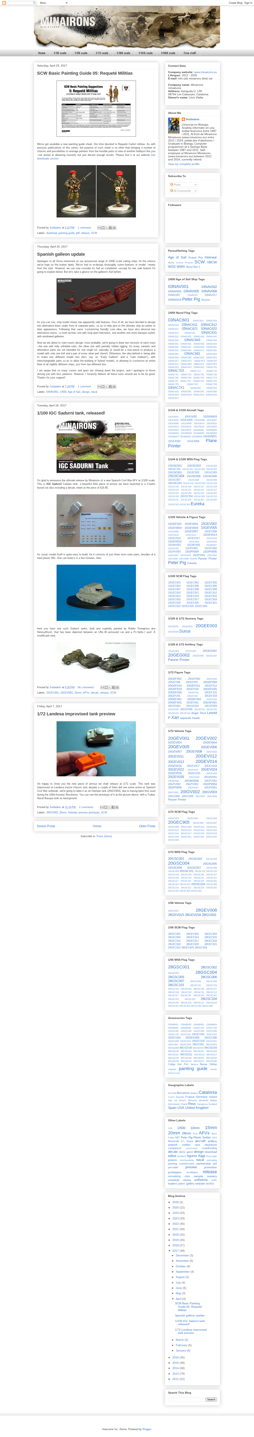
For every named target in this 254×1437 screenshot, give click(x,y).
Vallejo (213, 1064)
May (179, 1293)
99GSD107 (198, 1051)
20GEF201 (174, 696)
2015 (176, 1362)
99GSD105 (173, 1051)
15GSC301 (198, 499)
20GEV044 (194, 777)
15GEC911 (192, 592)
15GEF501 (175, 523)
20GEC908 (173, 827)
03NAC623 (173, 333)
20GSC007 (194, 867)
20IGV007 (200, 796)
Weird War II (193, 267)
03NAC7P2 (198, 381)
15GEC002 (186, 1031)
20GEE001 (173, 626)
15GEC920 (192, 602)
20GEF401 (175, 699)
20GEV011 (176, 756)
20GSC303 (184, 891)
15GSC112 (198, 490)
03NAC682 (173, 354)
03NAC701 (211, 367)
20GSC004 (179, 863)
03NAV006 (209, 291)
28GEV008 (206, 910)
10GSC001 (175, 465)
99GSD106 (186, 1051)
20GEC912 (173, 830)
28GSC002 (209, 967)
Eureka (197, 503)
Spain (172, 1108)
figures (192, 1156)
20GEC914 (198, 830)
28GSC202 (173, 999)
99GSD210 (186, 1061)
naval (94, 391)
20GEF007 (192, 682)
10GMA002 (211, 430)
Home (41, 53)
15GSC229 (186, 499)
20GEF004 (211, 679)
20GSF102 (211, 709)
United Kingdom (197, 1108)
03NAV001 (52, 391)
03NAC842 (186, 391)
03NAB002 (186, 1024)
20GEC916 (173, 833)
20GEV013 (176, 762)
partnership (203, 1163)
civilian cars (191, 1144)
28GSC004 (206, 972)
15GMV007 (211, 545)
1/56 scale (81, 53)
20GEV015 (175, 765)
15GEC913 (174, 596)
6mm (195, 1133)
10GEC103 (198, 1028)
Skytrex (205, 299)
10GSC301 (211, 469)
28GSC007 (176, 981)
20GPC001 (211, 1041)
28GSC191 (186, 995)
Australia (172, 1093)
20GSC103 (211, 871)
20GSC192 (198, 881)
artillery (212, 1141)
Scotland (213, 1104)
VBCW (212, 262)
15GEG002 (173, 651)
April (179, 1298)
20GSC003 (211, 859)
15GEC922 (174, 606)
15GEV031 (194, 541)
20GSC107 (211, 874)
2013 (176, 1373)
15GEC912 (210, 592)
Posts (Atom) (104, 836)
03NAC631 (209, 332)
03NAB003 (199, 1024)
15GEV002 (209, 524)
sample (198, 1176)
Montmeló (203, 1100)
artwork (172, 1144)
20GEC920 (173, 837)
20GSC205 (211, 884)
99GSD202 (211, 1058)
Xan (175, 717)
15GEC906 (210, 586)
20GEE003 (206, 625)
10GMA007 (173, 436)
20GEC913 (186, 830)
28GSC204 (209, 999)
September (183, 1271)
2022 (176, 1223)
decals (95, 692)
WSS (172, 267)
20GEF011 (193, 685)
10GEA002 (191, 416)
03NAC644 (211, 340)
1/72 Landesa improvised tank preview (76, 713)
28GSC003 (173, 973)
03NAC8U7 (173, 398)
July (179, 1282)
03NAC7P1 (185, 381)
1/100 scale (123, 53)
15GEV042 (211, 541)
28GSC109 (173, 992)
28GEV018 (193, 915)
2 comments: (87, 807)
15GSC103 (200, 483)
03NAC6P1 (198, 364)
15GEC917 (192, 599)
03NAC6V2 (186, 367)
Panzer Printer (207, 558)
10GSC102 (187, 469)
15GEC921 (210, 602)
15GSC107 (198, 486)
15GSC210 (211, 496)
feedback (181, 1156)
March (180, 1339)
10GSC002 (194, 465)
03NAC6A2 (211, 354)
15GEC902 (210, 582)
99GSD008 (173, 1048)
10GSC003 (211, 466)
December (183, 1255)
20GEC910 (199, 827)
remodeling (174, 1176)
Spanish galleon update (61, 254)
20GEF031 (193, 692)
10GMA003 (173, 433)
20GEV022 (176, 769)
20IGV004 (174, 796)
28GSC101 (176, 985)
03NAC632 (173, 336)
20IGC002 (173, 1044)
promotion (210, 1167)
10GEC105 (211, 1028)
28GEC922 (174, 947)
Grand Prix (195, 257)
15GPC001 (173, 548)
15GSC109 (211, 486)
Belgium (194, 1093)
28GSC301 (173, 1006)
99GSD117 (211, 1054)
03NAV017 (211, 295)
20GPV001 (210, 780)
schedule (173, 1180)
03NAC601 (178, 319)
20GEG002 (179, 655)
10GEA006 (199, 420)
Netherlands (174, 1104)
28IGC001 (198, 1044)
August (180, 1277)
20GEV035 (176, 777)
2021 (176, 1229)
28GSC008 (195, 981)
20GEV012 (206, 756)
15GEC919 (174, 602)
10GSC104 (199, 469)
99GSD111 (186, 1054)
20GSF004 (211, 706)
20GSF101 (199, 709)
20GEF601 (192, 702)
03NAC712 (195, 371)
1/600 (63, 391)
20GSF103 (173, 713)
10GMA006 (211, 433)
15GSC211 (173, 499)
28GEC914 (192, 937)
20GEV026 (175, 773)
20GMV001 (210, 777)
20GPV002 (174, 784)
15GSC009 (211, 480)
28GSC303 (196, 1006)
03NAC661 (211, 347)
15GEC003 (174, 582)
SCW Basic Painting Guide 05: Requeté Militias (85, 73)
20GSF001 (210, 702)
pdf (78, 233)
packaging (212, 1160)
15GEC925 (187, 606)
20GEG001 (210, 650)
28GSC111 (199, 992)
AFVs (86, 692)
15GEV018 (211, 538)
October (181, 1266)
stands (213, 1069)
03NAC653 (199, 344)
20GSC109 (173, 878)
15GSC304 (184, 504)
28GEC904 (174, 937)
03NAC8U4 (186, 395)
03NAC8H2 (173, 395)
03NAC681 (211, 350)
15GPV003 (174, 551)
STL (183, 1141)
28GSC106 (198, 989)
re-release (192, 1172)
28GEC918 (210, 941)
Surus (184, 631)
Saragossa (202, 1104)
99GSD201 (198, 1058)
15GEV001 (66, 692)
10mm (195, 1128)
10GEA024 (173, 430)
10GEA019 (199, 426)
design (85, 391)
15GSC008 (193, 480)
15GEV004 (191, 527)
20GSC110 (186, 878)
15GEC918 (210, 599)
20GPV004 (210, 784)
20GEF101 (211, 692)
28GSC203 (190, 999)
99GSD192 (173, 1058)
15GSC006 (210, 476)
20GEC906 (198, 823)
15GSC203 (173, 496)
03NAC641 (211, 336)
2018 (176, 1245)
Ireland (213, 1097)
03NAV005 (191, 291)
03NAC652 (186, 344)
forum (209, 1156)
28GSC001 (179, 966)
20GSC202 (173, 884)
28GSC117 (173, 995)
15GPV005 (210, 551)
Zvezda (191, 563)
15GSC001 (175, 472)
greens (172, 1160)
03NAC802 (195, 388)
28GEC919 (174, 944)
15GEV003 (175, 527)
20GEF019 (175, 689)
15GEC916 (174, 599)
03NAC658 (199, 347)
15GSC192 (186, 493)
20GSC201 (211, 881)
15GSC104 (211, 483)
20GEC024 (198, 1041)
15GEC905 (192, 586)
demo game (186, 1152)
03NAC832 (173, 391)
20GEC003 (173, 818)
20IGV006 (187, 796)
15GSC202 (211, 493)
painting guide (66, 233)
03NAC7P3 (211, 381)
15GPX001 (199, 555)
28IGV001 (209, 915)
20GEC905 (179, 822)
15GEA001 (210, 436)
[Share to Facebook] (111, 228)
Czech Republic (176, 1097)
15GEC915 (210, 596)
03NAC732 (211, 371)
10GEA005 (186, 420)
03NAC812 (211, 388)
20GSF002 (174, 706)
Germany (202, 1096)
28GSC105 (186, 989)
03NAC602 (198, 320)
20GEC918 (198, 833)
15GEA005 (193, 441)
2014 (176, 1368)
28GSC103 (211, 985)
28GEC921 (210, 944)
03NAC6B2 (186, 357)
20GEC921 (186, 837)
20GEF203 (211, 696)
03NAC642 (173, 340)
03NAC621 (190, 329)
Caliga (171, 1064)
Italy (170, 1100)
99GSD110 (173, 1054)
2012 (176, 1379)
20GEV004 (210, 742)
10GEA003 (210, 416)
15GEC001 (52, 692)
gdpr (215, 1156)
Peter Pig (191, 299)
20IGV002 (190, 791)
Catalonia (208, 1092)
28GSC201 (211, 995)
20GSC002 (195, 858)
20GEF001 (175, 678)
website (200, 1183)
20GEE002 (187, 626)
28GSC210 (186, 1003)
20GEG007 (211, 656)
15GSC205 (199, 496)
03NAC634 (199, 336)
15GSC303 (173, 504)
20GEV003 (175, 742)
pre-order (173, 1167)
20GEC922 (198, 837)
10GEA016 (186, 426)
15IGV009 (184, 558)
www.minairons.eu (205, 72)
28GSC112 (211, 992)
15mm (78, 692)
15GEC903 (174, 586)
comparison (174, 1148)
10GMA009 (196, 436)
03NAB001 (173, 1024)
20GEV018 (210, 766)
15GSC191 (173, 493)
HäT (177, 1137)
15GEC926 (201, 606)
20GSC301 (211, 887)
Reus (192, 1104)
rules (187, 1176)
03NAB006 (186, 1028)
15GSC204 (186, 496)
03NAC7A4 (198, 377)
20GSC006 (175, 867)
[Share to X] (107, 228)
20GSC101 (186, 871)
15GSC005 (194, 476)
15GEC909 (210, 589)
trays (177, 1073)
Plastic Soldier (202, 1137)
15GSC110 (173, 490)
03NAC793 (186, 377)
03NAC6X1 (199, 367)
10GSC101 (174, 469)
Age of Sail (74, 391)
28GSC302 (184, 1006)
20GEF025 (210, 689)
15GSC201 (198, 493)
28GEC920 (192, 944)
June (179, 1287)
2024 (176, 1212)
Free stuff (190, 53)
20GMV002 (173, 781)
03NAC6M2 (186, 364)
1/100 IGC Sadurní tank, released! (71, 413)
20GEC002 (211, 1034)
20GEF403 (211, 699)
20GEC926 (173, 840)
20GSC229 (198, 887)
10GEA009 (186, 423)
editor (172, 1156)
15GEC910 (174, 592)
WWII (181, 267)
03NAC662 (173, 350)
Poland (184, 1104)
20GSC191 (186, 881)
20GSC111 (199, 878)
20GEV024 (209, 769)
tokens (171, 1073)
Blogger (146, 1429)
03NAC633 (186, 336)
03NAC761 (199, 374)
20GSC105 (186, 874)
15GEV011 (191, 535)
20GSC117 (173, 881)
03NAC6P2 (211, 364)
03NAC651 (173, 344)
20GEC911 (211, 827)
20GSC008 (211, 868)
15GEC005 (211, 1031)
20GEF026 (175, 692)
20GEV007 (175, 751)
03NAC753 (186, 374)
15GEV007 (191, 531)
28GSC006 (209, 977)
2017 (176, 1250)
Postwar (189, 262)
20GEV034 (211, 773)
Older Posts (147, 826)
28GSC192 (198, 995)
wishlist (210, 1183)
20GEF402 (194, 699)
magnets (172, 1069)
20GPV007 (193, 787)
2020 (176, 1234)
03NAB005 (173, 1028)
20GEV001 (178, 738)
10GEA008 (173, 423)
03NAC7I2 (173, 381)
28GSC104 (173, 989)
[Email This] (99, 228)
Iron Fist (182, 1064)
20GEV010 (211, 752)
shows (187, 1180)
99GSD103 (198, 1048)
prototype (94, 812)
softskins (201, 1180)
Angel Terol (198, 713)
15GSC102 (188, 483)
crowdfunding (209, 1148)
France (190, 1096)
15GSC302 (211, 499)
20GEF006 (174, 682)
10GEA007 (211, 420)
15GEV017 (193, 538)
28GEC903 (210, 934)
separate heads (190, 717)
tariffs (214, 1180)
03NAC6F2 (186, 361)
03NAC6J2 (173, 364)
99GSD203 (173, 1061)
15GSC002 (193, 472)
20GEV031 (194, 773)
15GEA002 (174, 441)
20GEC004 (174, 1037)
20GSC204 (198, 884)
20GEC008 (173, 1041)
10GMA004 (186, 433)
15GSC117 (211, 490)
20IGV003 (52, 812)
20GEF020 (192, 689)
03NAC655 (173, 347)
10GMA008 (185, 436)
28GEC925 (187, 947)
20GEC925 (211, 837)
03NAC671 (199, 350)
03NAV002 (209, 287)
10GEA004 (173, 420)
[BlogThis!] (103, 228)
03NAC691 (192, 353)
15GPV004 (192, 551)
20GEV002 (206, 738)
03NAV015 (193, 295)
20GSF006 (186, 709)
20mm (62, 812)
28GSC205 (173, 1003)
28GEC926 (201, 947)
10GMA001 (198, 430)
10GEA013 (173, 426)
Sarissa (194, 1064)
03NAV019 (174, 299)
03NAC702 (176, 371)
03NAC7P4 (173, 384)
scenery (212, 1176)
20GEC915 (211, 830)
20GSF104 (185, 713)
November (183, 1260)
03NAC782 (173, 377)
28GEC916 (174, 941)
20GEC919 (211, 833)
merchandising (187, 1160)
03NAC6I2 (212, 361)
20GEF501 (175, 702)
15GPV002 (210, 548)
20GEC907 (211, 823)
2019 (176, 1240)
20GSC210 (173, 887)
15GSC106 (186, 486)
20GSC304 (196, 891)
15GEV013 (210, 534)
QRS (214, 1137)
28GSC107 (211, 989)
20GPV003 (192, 784)
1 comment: (85, 227)
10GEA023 (211, 426)
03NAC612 (209, 325)
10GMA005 (198, 433)
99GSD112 (199, 1054)
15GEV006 (173, 531)
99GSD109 (211, 1051)
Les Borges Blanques (185, 1100)
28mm (186, 1133)
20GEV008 (194, 751)
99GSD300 (211, 1061)
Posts (177, 184)
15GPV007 (173, 555)
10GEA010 (199, 423)
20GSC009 (173, 871)
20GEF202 (192, 696)
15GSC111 (186, 490)
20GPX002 (173, 792)
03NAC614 (173, 329)
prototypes (174, 1172)
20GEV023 (193, 770)
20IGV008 (212, 796)
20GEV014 (206, 761)
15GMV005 (193, 545)
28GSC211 (199, 1003)
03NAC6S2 (173, 367)
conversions (192, 1148)
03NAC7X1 (176, 388)
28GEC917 (192, 941)
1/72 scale (102, 53)
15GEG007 (191, 651)
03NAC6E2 (211, 357)
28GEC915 (210, 937)
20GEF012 (211, 685)
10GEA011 (212, 423)
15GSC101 (175, 483)
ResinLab (173, 1141)
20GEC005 (192, 1037)
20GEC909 (186, 827)
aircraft (200, 1141)
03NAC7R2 (192, 384)
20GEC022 (185, 1041)
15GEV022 (175, 541)
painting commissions (181, 1163)
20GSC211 (186, 887)
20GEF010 (175, 685)
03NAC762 (211, 374)
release (85, 233)
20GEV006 (209, 747)
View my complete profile (183, 164)
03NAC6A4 (173, 357)
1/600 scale (168, 53)
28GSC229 (211, 1003)
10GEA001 (173, 416)
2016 (176, 1357)
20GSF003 (192, 706)
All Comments (182, 190)
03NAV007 (174, 295)
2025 (176, 1207)
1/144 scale (146, 53)
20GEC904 (211, 818)
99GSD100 (186, 1047)
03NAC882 (211, 391)
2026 (176, 1202)
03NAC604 (173, 325)
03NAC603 (211, 320)
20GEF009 (210, 682)
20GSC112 (211, 878)
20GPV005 (175, 787)
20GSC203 (185, 884)
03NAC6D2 (198, 357)
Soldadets (192, 119)
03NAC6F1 (173, 361)
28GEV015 (176, 915)
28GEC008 (185, 1044)
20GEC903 (192, 818)
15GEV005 (209, 528)
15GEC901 (192, 582)
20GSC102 (200, 871)
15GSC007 (174, 479)
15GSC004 (176, 476)
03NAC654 (211, 344)
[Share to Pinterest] (114, 228)
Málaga (213, 1100)
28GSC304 (207, 1006)
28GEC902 (192, 934)
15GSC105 (173, 486)
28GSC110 (186, 992)
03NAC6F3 (199, 361)
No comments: (86, 687)
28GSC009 (211, 981)
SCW (94, 233)
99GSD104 (210, 1047)
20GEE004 (173, 632)
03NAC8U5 (198, 395)
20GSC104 (173, 874)
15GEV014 (174, 538)
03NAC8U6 (211, 395)
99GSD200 (186, 1058)
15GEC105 (173, 1034)
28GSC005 (176, 977)
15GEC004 (198, 1031)
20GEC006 (210, 1037)
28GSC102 (195, 985)
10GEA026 (186, 430)
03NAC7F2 (211, 377)
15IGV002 (212, 555)
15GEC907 (174, 589)
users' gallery (186, 1183)
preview (83, 812)
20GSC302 (173, 891)
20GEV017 (193, 766)
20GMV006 (192, 780)
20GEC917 (186, 833)
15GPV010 (185, 555)
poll (215, 1163)
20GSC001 (176, 858)
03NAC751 (173, 374)
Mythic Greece (175, 262)
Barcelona (183, 1092)
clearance (211, 1144)
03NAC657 (186, 347)
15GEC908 (192, 589)
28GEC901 (174, 934)
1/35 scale (60, 53)
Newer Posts (46, 826)
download (51, 233)
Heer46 (193, 558)
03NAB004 (212, 1024)
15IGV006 (173, 558)
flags (201, 1156)
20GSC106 (198, 874)
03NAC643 (192, 340)
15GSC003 (210, 472)
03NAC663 (186, 350)
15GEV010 (173, 535)
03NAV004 (174, 291)
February (182, 1345)
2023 (176, 1218)
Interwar (72, 812)
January (181, 1350)
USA (180, 1108)
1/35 (170, 1128)
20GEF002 (194, 679)
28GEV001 (173, 911)
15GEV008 (210, 531)
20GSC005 (210, 863)
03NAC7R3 (211, 384)
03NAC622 (209, 329)
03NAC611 (189, 325)
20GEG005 (198, 656)
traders (172, 1183)
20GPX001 (210, 787)
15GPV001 (191, 548)
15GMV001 (174, 545)
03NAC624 (190, 333)
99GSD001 (211, 1044)
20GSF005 (173, 709)
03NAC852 (199, 391)
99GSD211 (199, 1061)
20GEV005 (178, 746)
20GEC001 (198, 1034)
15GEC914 (192, 596)
